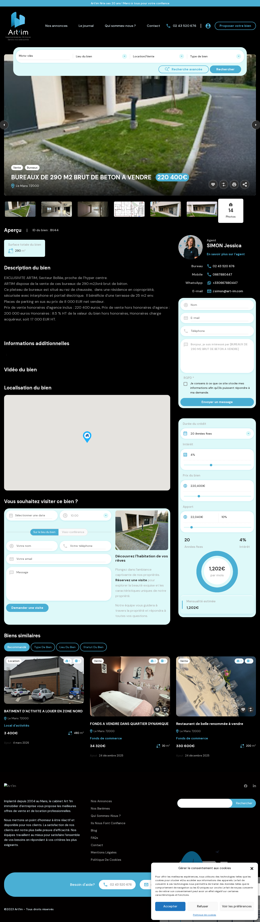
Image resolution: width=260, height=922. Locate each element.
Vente (17, 167)
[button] (252, 868)
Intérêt (188, 444)
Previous (4, 125)
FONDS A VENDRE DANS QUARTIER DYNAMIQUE (129, 723)
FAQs (94, 838)
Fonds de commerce (106, 738)
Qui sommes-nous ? (120, 26)
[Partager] (245, 184)
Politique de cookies (204, 915)
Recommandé (17, 647)
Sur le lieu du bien (44, 532)
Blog (94, 830)
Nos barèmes (100, 808)
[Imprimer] (234, 184)
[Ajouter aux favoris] (213, 184)
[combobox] (101, 56)
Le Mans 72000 (18, 718)
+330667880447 (225, 283)
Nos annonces (56, 26)
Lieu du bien (68, 647)
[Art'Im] (18, 25)
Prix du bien (191, 475)
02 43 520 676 (184, 26)
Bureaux (32, 167)
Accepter (170, 906)
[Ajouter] (224, 184)
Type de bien (43, 647)
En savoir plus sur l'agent (226, 254)
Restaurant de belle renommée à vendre (209, 723)
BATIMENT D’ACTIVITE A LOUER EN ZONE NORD (43, 711)
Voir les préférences (237, 906)
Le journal (86, 26)
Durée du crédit (194, 424)
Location (14, 661)
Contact (153, 26)
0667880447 (222, 274)
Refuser (202, 906)
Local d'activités (16, 726)
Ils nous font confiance (108, 823)
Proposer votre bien (235, 26)
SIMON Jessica (224, 245)
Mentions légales (104, 852)
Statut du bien (93, 647)
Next (256, 125)
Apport (188, 507)
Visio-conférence (73, 532)
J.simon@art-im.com (228, 291)
